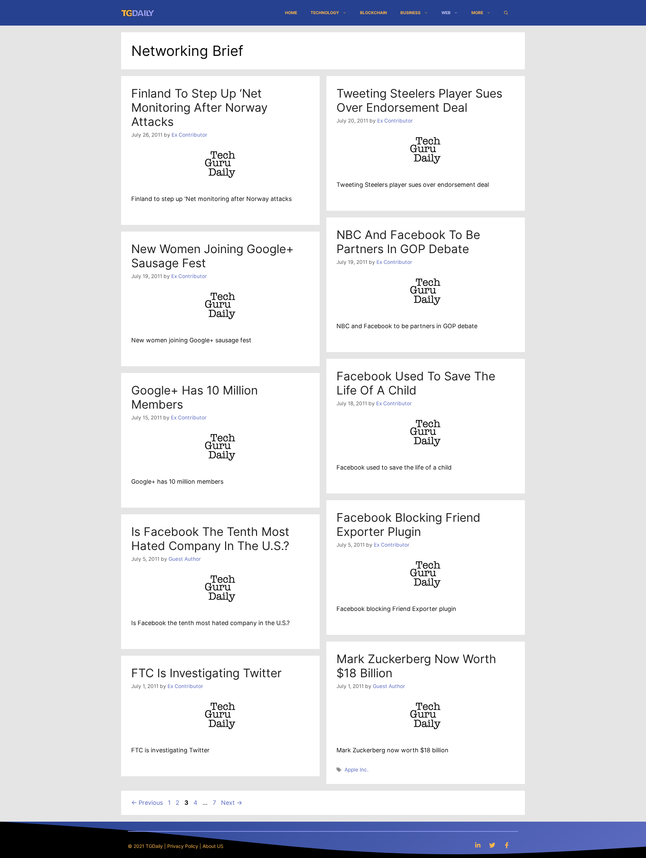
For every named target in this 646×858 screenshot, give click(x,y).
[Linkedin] (478, 845)
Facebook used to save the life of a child (415, 383)
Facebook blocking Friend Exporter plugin (408, 524)
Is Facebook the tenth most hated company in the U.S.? (210, 538)
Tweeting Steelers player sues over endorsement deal (419, 100)
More (477, 12)
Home (291, 12)
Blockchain (373, 12)
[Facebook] (507, 845)
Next (231, 802)
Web (446, 12)
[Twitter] (492, 845)
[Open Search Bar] (506, 13)
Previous (147, 802)
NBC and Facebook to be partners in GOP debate (408, 242)
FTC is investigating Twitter (206, 673)
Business (410, 12)
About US (213, 846)
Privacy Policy (182, 846)
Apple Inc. (356, 769)
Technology (325, 12)
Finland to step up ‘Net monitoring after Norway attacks (199, 107)
